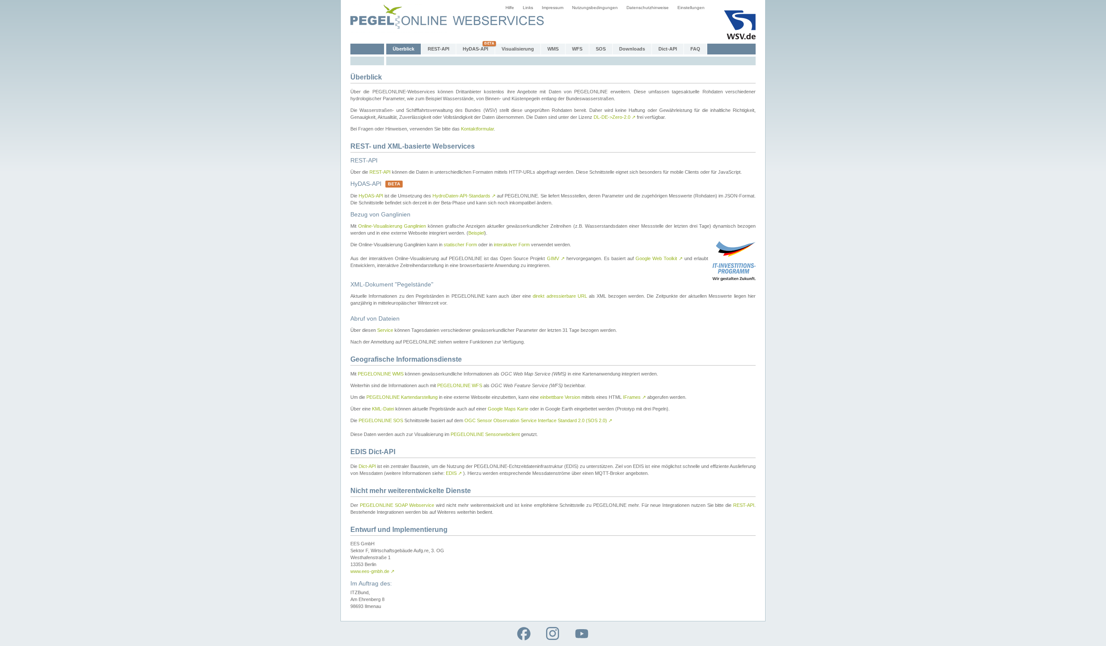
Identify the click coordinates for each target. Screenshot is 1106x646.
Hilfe (509, 7)
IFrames (634, 397)
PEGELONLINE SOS (381, 420)
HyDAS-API (475, 48)
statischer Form (460, 244)
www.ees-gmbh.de (372, 571)
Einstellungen (691, 7)
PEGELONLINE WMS (381, 373)
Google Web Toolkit (659, 258)
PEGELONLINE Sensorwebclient (485, 434)
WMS (553, 48)
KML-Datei (383, 408)
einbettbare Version (560, 397)
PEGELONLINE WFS (459, 385)
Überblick (403, 48)
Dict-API (667, 48)
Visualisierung (518, 48)
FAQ (695, 48)
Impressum (552, 7)
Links (528, 7)
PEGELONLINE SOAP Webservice (397, 505)
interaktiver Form (512, 244)
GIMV (556, 258)
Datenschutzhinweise (647, 7)
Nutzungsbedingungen (595, 7)
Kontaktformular (477, 128)
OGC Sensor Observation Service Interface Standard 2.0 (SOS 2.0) (538, 420)
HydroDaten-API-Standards (464, 195)
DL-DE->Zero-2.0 (615, 117)
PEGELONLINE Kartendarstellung (402, 397)
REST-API (438, 48)
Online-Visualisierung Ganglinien (392, 226)
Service (385, 330)
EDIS (454, 473)
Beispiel (476, 232)
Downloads (632, 48)
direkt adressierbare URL (560, 296)
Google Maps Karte (508, 408)
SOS (601, 48)
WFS (577, 48)
